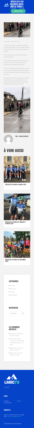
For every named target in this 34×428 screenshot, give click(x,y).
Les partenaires (7, 402)
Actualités (6, 401)
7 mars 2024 (7, 41)
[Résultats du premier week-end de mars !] (17, 29)
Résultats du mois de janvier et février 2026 (15, 223)
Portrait (12, 288)
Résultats (12, 295)
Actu (11, 285)
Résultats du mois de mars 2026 (15, 184)
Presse (11, 292)
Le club (19, 401)
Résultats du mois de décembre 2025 (15, 260)
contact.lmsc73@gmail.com (14, 416)
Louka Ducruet (24, 136)
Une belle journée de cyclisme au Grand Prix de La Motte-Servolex (17, 340)
